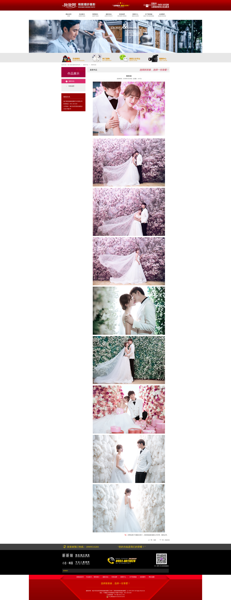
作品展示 (89, 577)
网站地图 (151, 577)
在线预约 (143, 577)
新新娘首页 (80, 577)
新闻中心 (123, 577)
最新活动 (105, 577)
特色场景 (71, 86)
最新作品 (71, 81)
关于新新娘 (133, 577)
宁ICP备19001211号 (119, 594)
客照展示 (96, 577)
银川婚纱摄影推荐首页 (74, 64)
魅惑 (155, 540)
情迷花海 (167, 540)
